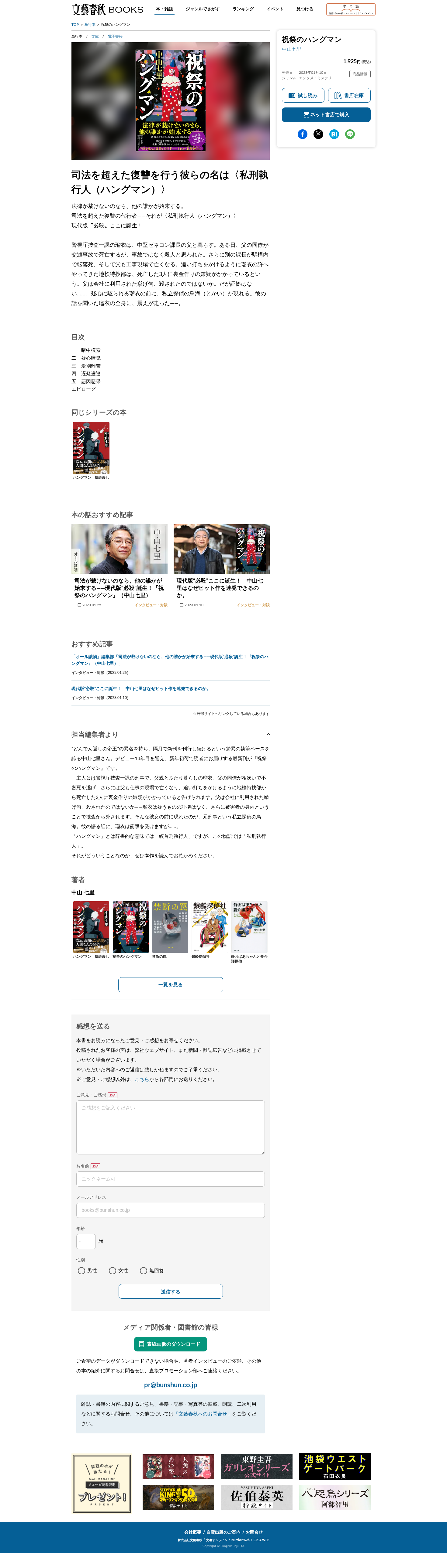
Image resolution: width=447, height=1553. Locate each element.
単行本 (90, 24)
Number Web (240, 1540)
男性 (92, 1270)
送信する (170, 1291)
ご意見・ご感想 (91, 1095)
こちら (142, 1079)
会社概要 (192, 1532)
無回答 (156, 1270)
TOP (75, 24)
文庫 (95, 36)
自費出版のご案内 (223, 1532)
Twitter (318, 134)
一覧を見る (170, 984)
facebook (302, 134)
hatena (334, 134)
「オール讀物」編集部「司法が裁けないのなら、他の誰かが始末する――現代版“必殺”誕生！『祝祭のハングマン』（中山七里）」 (170, 660)
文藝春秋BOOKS (107, 9)
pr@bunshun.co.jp (170, 1385)
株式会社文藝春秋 (190, 1540)
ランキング (243, 9)
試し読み (307, 95)
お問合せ (254, 1532)
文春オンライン (216, 1540)
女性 (123, 1270)
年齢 (80, 1229)
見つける (305, 9)
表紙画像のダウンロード (173, 1344)
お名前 (82, 1166)
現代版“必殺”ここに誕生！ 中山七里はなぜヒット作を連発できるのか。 (141, 689)
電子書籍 (115, 36)
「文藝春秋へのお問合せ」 (203, 1414)
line (350, 134)
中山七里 (291, 49)
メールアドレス (91, 1197)
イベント (275, 9)
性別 (80, 1260)
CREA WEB (261, 1540)
